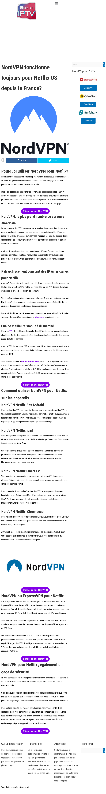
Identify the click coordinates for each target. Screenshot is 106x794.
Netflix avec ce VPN (30, 361)
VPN (11, 331)
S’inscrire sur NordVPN (35, 211)
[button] (79, 3)
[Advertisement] (53, 41)
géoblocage (39, 317)
